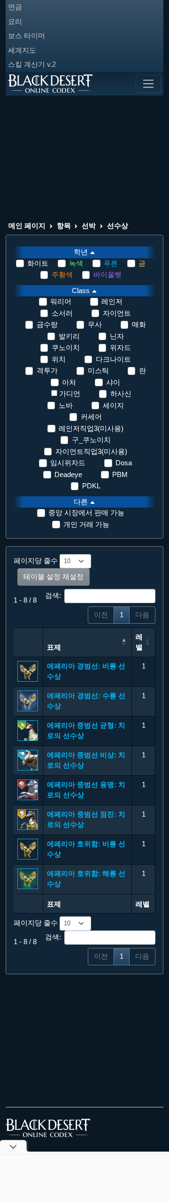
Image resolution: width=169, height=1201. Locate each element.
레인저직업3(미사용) (91, 428)
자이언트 (117, 313)
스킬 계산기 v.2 (32, 64)
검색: (53, 595)
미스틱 (98, 370)
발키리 (69, 336)
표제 (54, 647)
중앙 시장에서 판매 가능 (86, 513)
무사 (95, 324)
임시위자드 (67, 463)
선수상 (117, 226)
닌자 (117, 336)
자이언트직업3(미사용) (91, 451)
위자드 (120, 347)
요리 (15, 21)
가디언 (69, 394)
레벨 (139, 642)
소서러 (62, 313)
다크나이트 (113, 359)
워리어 (60, 301)
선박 (89, 226)
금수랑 (47, 324)
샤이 (113, 382)
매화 (139, 324)
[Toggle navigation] (148, 84)
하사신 (120, 394)
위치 (59, 359)
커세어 (91, 417)
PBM (120, 474)
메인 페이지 (27, 226)
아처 (69, 382)
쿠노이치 (66, 347)
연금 (15, 7)
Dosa (123, 463)
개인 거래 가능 (86, 524)
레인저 (112, 301)
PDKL (91, 486)
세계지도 (22, 50)
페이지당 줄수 (37, 561)
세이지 (113, 405)
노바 (66, 405)
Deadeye (68, 474)
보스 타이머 (26, 36)
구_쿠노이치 (91, 440)
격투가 (47, 370)
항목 (64, 226)
